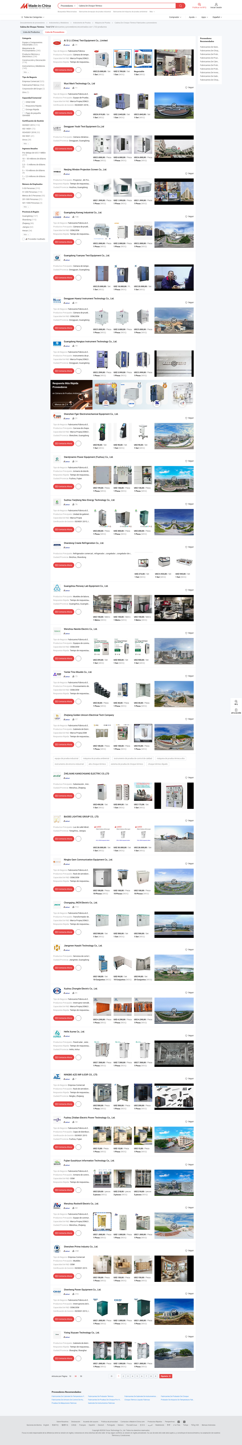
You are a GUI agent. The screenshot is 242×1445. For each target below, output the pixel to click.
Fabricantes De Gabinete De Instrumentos (218, 76)
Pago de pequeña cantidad (31, 114)
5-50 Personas (31, 188)
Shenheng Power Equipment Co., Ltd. (82, 1289)
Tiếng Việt (195, 1425)
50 (81, 1376)
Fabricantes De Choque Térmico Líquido (217, 50)
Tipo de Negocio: (60, 51)
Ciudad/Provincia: (61, 140)
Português (111, 1425)
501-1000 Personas (32, 203)
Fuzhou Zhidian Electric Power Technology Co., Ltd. (89, 1117)
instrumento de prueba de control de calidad (133, 758)
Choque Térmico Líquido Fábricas (137, 1399)
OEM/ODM (30, 102)
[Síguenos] (179, 1421)
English (46, 1425)
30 (76, 1376)
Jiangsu (27, 227)
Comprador (174, 17)
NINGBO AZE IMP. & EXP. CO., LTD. (81, 1074)
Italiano (121, 1425)
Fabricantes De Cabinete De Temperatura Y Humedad (68, 1396)
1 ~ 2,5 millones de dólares (33, 177)
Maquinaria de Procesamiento (31, 49)
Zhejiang (28, 223)
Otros (26, 139)
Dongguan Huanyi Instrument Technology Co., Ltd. (89, 298)
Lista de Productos (31, 32)
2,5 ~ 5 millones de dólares (33, 165)
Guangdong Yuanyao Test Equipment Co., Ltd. (87, 255)
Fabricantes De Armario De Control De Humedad (68, 1399)
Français (82, 1425)
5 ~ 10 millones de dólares (33, 171)
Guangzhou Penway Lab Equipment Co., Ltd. (86, 586)
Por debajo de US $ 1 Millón (34, 153)
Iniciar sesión (216, 7)
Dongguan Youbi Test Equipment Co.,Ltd (84, 126)
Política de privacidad (109, 1421)
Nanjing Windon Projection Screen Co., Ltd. (85, 169)
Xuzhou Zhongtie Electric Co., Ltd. (81, 988)
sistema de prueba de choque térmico (127, 764)
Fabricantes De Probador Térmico (100, 1396)
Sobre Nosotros (62, 1421)
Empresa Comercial (33, 81)
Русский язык (131, 1425)
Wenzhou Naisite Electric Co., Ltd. (80, 629)
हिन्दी (168, 1425)
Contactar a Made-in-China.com (133, 1421)
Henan (27, 230)
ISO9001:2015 (31, 125)
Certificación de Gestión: (63, 105)
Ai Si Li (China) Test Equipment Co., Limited (86, 40)
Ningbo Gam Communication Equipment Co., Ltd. (88, 859)
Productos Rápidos (155, 1421)
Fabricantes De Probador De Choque (175, 1396)
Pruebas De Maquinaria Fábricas (64, 1403)
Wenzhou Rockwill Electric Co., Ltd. (81, 1203)
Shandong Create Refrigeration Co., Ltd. (84, 543)
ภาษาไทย (176, 1425)
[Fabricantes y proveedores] (35, 6)
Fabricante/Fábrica (33, 85)
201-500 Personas (32, 199)
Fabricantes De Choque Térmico (214, 79)
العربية (150, 1425)
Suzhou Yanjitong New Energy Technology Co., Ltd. (89, 500)
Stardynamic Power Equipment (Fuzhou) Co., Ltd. (88, 457)
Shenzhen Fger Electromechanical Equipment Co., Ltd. (91, 414)
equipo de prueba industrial (66, 758)
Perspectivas (170, 1421)
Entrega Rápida (32, 109)
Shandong (29, 219)
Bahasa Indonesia (208, 1425)
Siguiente (164, 1376)
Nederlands (159, 1425)
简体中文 (55, 1425)
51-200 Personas (32, 192)
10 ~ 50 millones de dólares (34, 159)
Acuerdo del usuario (90, 1421)
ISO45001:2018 (31, 132)
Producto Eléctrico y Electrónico (31, 55)
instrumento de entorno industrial (69, 764)
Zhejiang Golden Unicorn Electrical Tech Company (89, 715)
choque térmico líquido (158, 764)
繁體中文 (65, 1425)
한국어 (142, 1425)
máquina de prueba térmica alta (171, 758)
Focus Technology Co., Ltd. (116, 1430)
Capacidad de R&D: (61, 58)
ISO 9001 (28, 136)
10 (70, 1376)
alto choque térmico (97, 764)
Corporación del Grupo (33, 88)
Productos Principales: (63, 54)
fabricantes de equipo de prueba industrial (95, 11)
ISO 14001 (28, 128)
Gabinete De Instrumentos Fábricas (101, 1403)
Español (92, 1425)
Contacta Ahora (65, 70)
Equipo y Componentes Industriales (32, 43)
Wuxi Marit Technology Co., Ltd (79, 83)
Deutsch (101, 1425)
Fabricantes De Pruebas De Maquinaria (217, 57)
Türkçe (185, 1425)
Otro (25, 92)
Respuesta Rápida (33, 105)
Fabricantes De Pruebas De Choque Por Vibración (105, 1399)
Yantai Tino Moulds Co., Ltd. (78, 672)
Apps (203, 17)
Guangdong (30, 216)
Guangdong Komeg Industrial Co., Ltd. (83, 212)
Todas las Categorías (33, 17)
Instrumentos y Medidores (33, 67)
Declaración (75, 1421)
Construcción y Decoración (34, 61)
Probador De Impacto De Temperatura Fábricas (178, 1399)
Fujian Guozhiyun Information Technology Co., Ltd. (89, 1160)
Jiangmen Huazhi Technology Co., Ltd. (83, 945)
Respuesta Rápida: (61, 62)
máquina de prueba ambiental (96, 758)
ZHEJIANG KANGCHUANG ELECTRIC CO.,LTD (86, 773)
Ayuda (192, 17)
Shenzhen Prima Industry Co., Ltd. (81, 1246)
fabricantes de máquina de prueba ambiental (130, 11)
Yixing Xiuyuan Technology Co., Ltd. (82, 1332)
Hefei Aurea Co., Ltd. (74, 1031)
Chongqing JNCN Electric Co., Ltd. (81, 902)
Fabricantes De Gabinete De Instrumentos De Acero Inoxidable (141, 1396)
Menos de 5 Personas (33, 195)
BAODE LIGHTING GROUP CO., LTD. (81, 816)
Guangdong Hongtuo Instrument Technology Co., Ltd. (90, 341)
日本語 (73, 1425)
